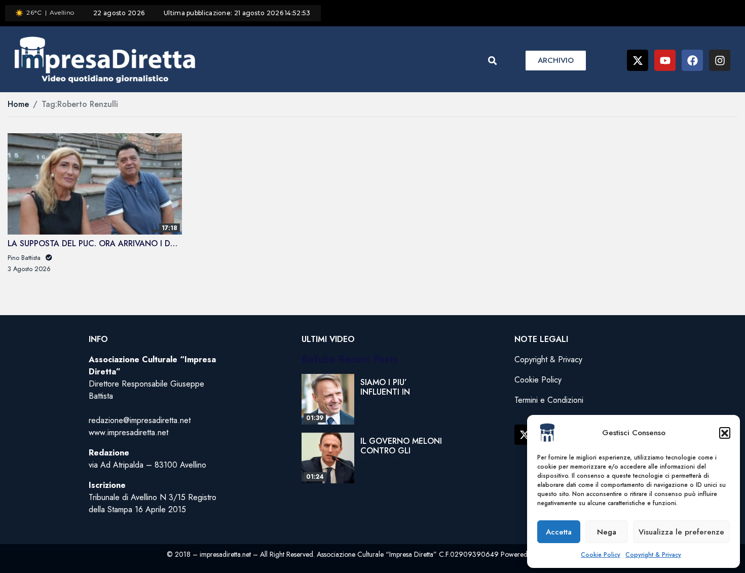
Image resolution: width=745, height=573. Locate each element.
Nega (606, 532)
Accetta (559, 532)
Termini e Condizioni (548, 400)
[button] (725, 433)
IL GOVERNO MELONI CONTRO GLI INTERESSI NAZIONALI (401, 455)
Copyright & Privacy (653, 554)
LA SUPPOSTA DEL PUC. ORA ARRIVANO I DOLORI (101, 243)
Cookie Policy (600, 554)
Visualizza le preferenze (681, 532)
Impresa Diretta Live (389, 403)
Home (18, 104)
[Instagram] (719, 60)
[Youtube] (665, 60)
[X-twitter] (637, 60)
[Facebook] (692, 60)
